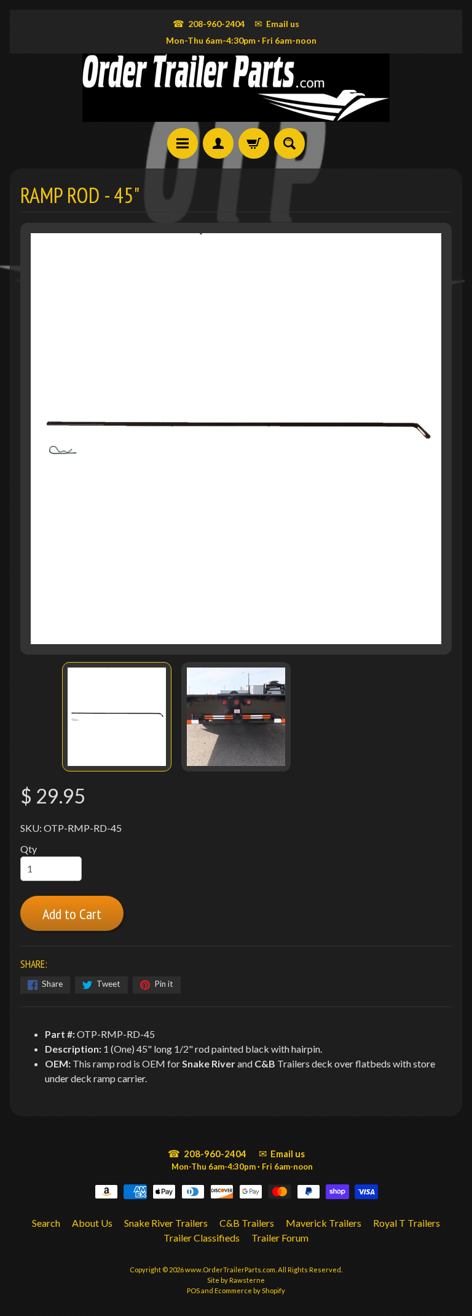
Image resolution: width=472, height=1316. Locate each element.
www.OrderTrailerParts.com (230, 1270)
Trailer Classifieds (201, 1237)
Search (46, 1223)
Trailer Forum (280, 1237)
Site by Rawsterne (236, 1280)
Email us (276, 23)
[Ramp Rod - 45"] (116, 717)
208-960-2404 (209, 23)
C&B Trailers (246, 1223)
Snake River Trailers (166, 1223)
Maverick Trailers (323, 1223)
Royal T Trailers (406, 1223)
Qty (28, 849)
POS (193, 1290)
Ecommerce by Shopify (249, 1290)
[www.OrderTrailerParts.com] (236, 88)
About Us (92, 1223)
